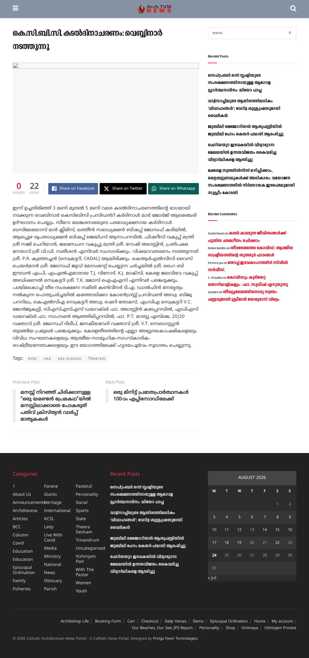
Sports (82, 511)
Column (20, 535)
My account (282, 621)
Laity (48, 527)
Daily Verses (175, 621)
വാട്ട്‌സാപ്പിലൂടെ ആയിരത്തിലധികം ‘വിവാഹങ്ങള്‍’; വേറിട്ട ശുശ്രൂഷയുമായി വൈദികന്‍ (244, 108)
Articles (20, 519)
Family (19, 581)
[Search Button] (293, 9)
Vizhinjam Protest (280, 628)
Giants (50, 494)
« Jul (212, 578)
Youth (81, 591)
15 (277, 530)
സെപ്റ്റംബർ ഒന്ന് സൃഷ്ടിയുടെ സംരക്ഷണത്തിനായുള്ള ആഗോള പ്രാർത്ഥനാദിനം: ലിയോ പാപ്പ (239, 82)
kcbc (32, 359)
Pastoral (84, 486)
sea (47, 359)
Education (23, 551)
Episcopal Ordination (24, 570)
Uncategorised (90, 548)
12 (239, 530)
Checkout (149, 621)
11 (227, 530)
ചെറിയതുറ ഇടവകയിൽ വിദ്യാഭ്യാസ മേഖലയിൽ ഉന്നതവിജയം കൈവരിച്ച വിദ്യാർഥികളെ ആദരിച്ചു (242, 152)
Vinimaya (249, 628)
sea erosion (69, 359)
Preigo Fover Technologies (175, 639)
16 (290, 530)
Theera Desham (84, 530)
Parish (50, 589)
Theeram (97, 359)
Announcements (29, 502)
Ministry (52, 556)
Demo (198, 621)
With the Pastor (85, 572)
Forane (51, 486)
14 (265, 530)
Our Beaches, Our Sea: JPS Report (162, 628)
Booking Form (108, 621)
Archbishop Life (75, 621)
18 (227, 543)
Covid (18, 543)
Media (50, 548)
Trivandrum (87, 540)
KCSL (49, 519)
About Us (22, 494)
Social (82, 502)
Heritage (53, 502)
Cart (131, 621)
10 (214, 530)
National (52, 564)
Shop (230, 628)
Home (259, 621)
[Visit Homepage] (154, 9)
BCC (17, 527)
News (49, 573)
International (57, 511)
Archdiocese (25, 511)
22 (277, 543)
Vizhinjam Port (86, 559)
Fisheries (22, 589)
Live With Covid (53, 538)
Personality (87, 494)
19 (239, 543)
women (83, 583)
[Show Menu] (15, 9)
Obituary (53, 581)
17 (214, 543)
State (81, 519)
